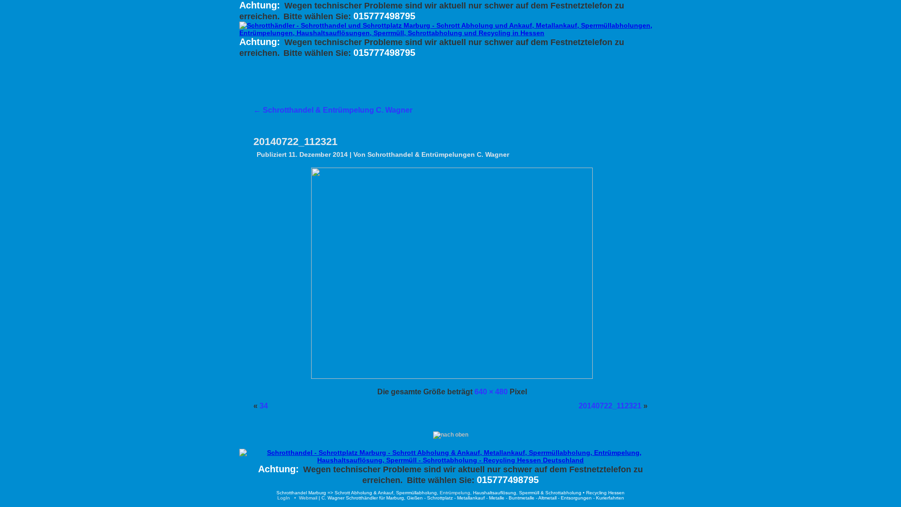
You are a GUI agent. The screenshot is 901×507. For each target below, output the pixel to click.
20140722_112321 (295, 141)
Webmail (308, 497)
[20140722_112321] (452, 376)
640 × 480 (491, 392)
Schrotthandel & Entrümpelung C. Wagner (332, 110)
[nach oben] (450, 434)
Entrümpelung (455, 492)
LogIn (283, 497)
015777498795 (384, 16)
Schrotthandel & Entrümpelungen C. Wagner (438, 154)
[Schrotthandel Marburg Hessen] (450, 460)
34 (264, 406)
